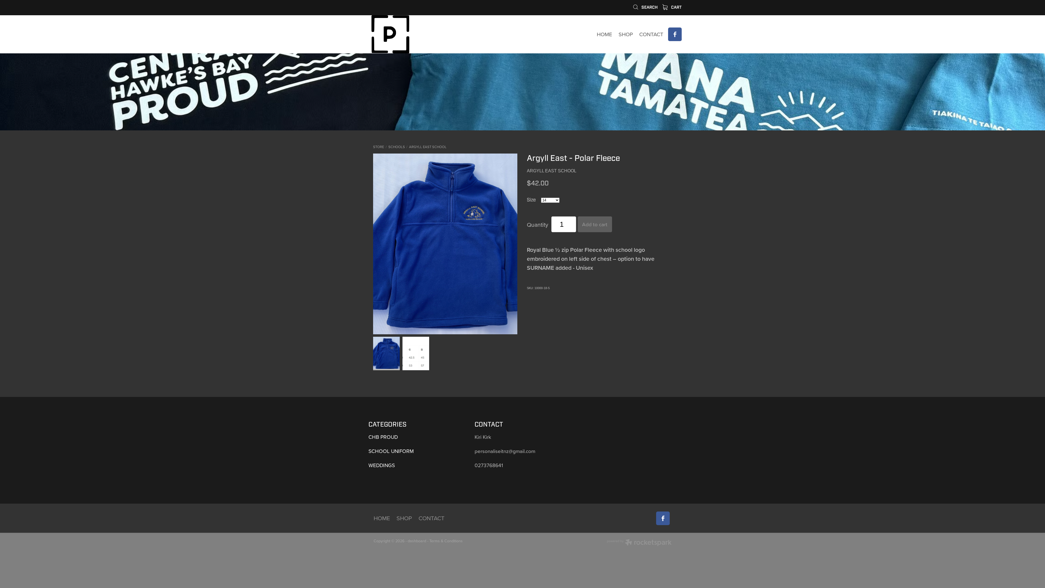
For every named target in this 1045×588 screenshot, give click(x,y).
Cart (676, 7)
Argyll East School (428, 146)
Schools (396, 146)
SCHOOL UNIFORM (391, 451)
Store (378, 146)
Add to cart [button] (594, 224)
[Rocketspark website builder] (639, 543)
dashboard (417, 541)
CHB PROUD (383, 436)
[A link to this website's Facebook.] (675, 34)
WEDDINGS (381, 465)
